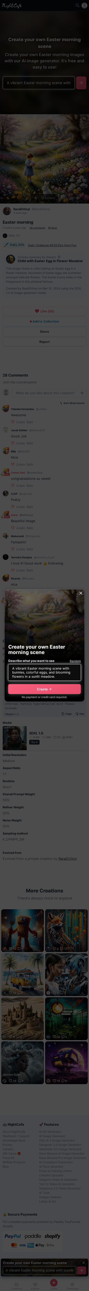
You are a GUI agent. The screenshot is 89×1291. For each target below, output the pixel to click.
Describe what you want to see (31, 661)
